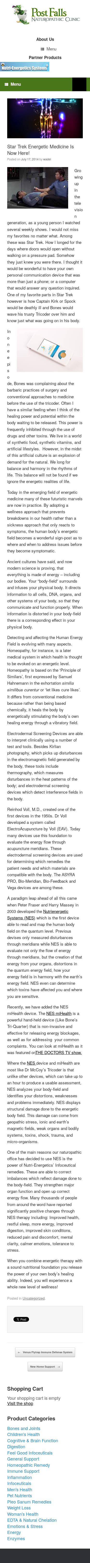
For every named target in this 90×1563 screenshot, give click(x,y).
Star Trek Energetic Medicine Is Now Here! (40, 149)
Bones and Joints (23, 1428)
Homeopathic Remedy (28, 1465)
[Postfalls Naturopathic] (45, 14)
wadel (47, 159)
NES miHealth (59, 1013)
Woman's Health (22, 1514)
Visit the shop (20, 1403)
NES (31, 1063)
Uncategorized (34, 1298)
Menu (51, 49)
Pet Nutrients (19, 1495)
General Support (23, 1458)
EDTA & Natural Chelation (32, 1520)
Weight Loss (19, 1507)
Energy (14, 1532)
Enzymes (16, 1538)
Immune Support (23, 1471)
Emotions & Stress (25, 1526)
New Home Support (45, 1366)
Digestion (16, 1446)
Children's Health (23, 1434)
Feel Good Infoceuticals (30, 1452)
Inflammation (19, 1477)
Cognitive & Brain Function (32, 1440)
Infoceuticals (19, 1483)
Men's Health (19, 1489)
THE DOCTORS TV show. (58, 1052)
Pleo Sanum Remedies (29, 1501)
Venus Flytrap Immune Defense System (45, 1352)
